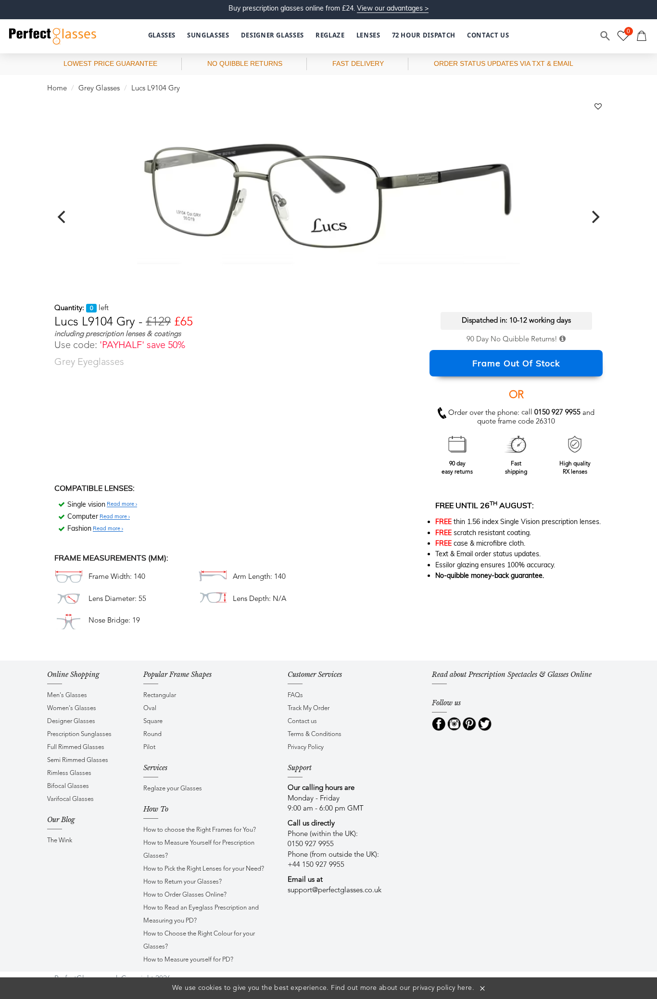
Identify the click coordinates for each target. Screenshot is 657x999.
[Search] (605, 36)
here (464, 988)
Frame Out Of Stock (516, 363)
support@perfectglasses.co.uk (334, 890)
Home (57, 88)
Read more (121, 504)
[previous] (62, 216)
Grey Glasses (99, 88)
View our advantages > (393, 8)
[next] (594, 216)
